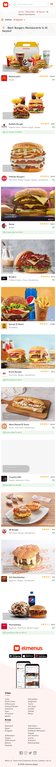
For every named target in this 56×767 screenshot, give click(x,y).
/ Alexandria (29, 12)
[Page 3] (50, 71)
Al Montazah (10, 740)
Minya (30, 714)
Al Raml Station (34, 728)
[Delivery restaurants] (3, 27)
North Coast (10, 701)
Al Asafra (32, 740)
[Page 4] (51, 71)
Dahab (31, 711)
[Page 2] (49, 71)
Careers (41, 761)
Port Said (32, 706)
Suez (7, 711)
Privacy (34, 761)
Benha (7, 716)
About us (8, 761)
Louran (31, 738)
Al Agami (8, 731)
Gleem (8, 738)
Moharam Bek (33, 743)
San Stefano (33, 736)
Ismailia (31, 709)
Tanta (30, 704)
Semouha (9, 726)
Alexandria (32, 699)
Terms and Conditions (22, 761)
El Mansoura (10, 704)
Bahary (8, 743)
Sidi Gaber (32, 726)
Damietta (9, 709)
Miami (7, 728)
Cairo (7, 699)
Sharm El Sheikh (11, 706)
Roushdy (8, 745)
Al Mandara (10, 736)
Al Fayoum (9, 714)
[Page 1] (48, 71)
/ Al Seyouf (40, 12)
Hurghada (32, 701)
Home (21, 12)
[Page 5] (52, 71)
